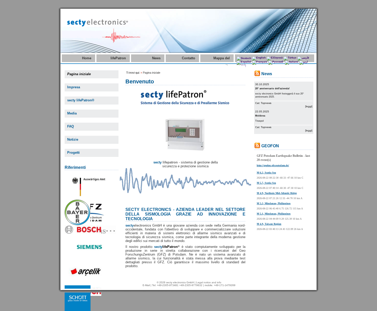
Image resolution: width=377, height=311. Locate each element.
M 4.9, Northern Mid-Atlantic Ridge (277, 193)
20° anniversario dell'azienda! (272, 88)
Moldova (260, 115)
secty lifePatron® (80, 100)
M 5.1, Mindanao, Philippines (274, 213)
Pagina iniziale (79, 74)
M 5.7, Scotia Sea (266, 182)
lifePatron (118, 58)
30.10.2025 (262, 84)
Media (72, 113)
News (156, 58)
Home (86, 58)
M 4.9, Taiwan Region (269, 223)
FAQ (70, 126)
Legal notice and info (208, 282)
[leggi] (308, 106)
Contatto (188, 58)
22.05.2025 (262, 111)
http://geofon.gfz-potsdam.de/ (273, 165)
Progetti (73, 152)
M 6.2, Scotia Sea (266, 172)
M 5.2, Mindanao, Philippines (274, 203)
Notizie (72, 139)
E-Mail (146, 285)
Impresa (73, 87)
